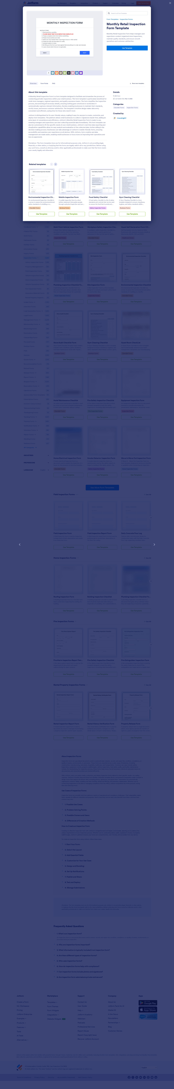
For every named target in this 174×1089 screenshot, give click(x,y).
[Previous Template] (20, 544)
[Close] (170, 3)
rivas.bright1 (121, 118)
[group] (41, 194)
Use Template (127, 48)
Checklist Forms (119, 108)
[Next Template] (154, 544)
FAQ (53, 83)
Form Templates (112, 19)
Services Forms (65, 208)
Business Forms (125, 208)
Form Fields (44, 83)
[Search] (109, 13)
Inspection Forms (126, 19)
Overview (33, 83)
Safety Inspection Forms (97, 208)
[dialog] (87, 544)
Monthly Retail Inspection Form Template (126, 26)
